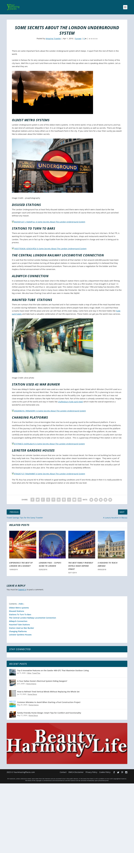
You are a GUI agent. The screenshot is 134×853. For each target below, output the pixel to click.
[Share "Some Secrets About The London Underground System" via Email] (74, 499)
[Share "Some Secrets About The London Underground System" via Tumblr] (48, 499)
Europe (78, 38)
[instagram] (126, 772)
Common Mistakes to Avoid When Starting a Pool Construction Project (48, 702)
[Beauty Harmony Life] (67, 763)
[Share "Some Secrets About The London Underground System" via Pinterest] (53, 499)
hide (21, 604)
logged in (22, 589)
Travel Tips (36, 673)
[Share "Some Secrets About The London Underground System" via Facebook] (32, 499)
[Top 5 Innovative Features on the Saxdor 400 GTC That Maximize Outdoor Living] (12, 672)
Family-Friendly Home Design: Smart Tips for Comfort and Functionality (49, 713)
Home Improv (31, 684)
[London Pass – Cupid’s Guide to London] (52, 544)
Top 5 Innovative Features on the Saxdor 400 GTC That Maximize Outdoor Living (53, 670)
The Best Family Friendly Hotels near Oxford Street (80, 565)
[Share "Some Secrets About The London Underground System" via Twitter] (37, 499)
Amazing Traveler (53, 38)
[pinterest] (122, 772)
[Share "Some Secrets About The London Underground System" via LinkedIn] (58, 499)
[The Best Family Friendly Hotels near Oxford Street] (81, 544)
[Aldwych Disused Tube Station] (48, 222)
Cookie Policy (104, 772)
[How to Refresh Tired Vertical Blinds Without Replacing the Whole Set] (12, 693)
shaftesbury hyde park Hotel (70, 401)
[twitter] (118, 772)
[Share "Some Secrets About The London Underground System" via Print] (79, 499)
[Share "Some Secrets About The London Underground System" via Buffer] (63, 499)
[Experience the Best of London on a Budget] (22, 544)
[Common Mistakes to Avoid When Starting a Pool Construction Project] (12, 704)
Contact (63, 772)
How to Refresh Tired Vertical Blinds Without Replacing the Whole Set (48, 691)
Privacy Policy (91, 772)
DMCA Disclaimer (76, 772)
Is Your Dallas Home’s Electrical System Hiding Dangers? (42, 681)
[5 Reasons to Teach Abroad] (111, 544)
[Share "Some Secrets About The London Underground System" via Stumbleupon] (69, 499)
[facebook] (114, 772)
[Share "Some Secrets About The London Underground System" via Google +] (43, 499)
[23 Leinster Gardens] (48, 473)
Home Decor (32, 694)
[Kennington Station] (48, 444)
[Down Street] (49, 411)
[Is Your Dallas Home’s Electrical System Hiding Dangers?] (12, 683)
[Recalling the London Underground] (49, 248)
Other (29, 673)
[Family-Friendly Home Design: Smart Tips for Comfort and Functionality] (12, 714)
